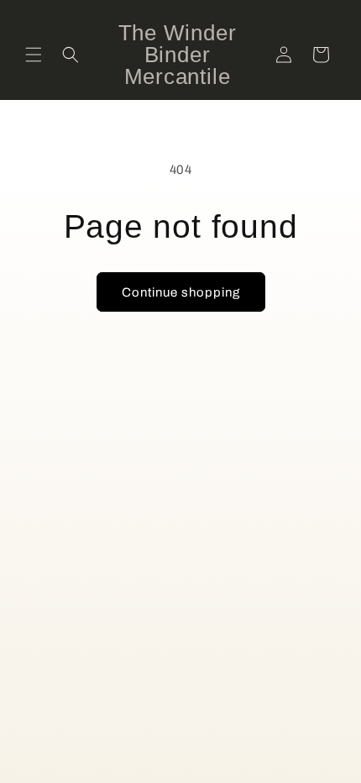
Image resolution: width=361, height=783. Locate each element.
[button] (33, 54)
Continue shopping (181, 292)
